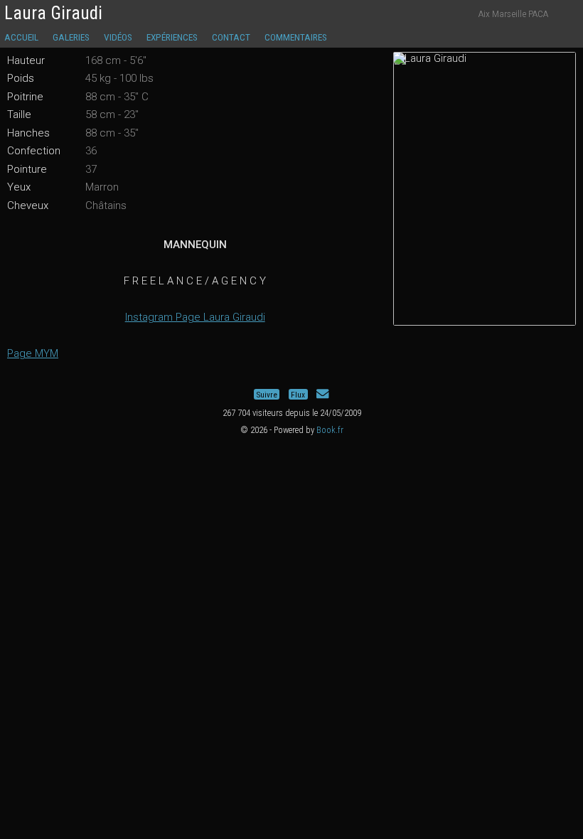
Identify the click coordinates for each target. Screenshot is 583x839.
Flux (298, 394)
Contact (231, 37)
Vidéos (118, 37)
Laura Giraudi (53, 13)
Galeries (71, 37)
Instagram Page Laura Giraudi (195, 317)
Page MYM (32, 353)
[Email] (322, 394)
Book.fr (329, 429)
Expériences (172, 37)
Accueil (21, 37)
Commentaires (295, 37)
